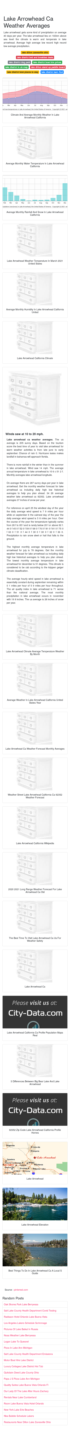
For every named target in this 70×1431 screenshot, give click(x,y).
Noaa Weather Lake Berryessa (20, 1335)
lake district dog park (19, 62)
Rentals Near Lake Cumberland (20, 1397)
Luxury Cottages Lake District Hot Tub (23, 1366)
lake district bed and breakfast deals (35, 57)
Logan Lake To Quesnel (16, 1341)
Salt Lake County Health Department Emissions (28, 1354)
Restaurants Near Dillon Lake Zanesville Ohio (27, 1422)
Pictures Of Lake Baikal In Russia (21, 1329)
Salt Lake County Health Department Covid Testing (30, 1310)
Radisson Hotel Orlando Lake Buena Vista (25, 1316)
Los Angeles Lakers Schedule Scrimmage (25, 1323)
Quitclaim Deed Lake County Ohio (21, 1372)
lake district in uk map (16, 67)
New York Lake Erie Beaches (19, 1409)
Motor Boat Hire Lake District (19, 1360)
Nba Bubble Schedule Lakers (19, 1415)
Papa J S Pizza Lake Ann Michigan (22, 1378)
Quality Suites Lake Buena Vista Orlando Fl (26, 1384)
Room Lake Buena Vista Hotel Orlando (24, 1403)
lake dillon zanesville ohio (35, 52)
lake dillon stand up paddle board (48, 67)
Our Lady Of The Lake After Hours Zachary (26, 1391)
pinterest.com (21, 1289)
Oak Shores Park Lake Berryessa (21, 1304)
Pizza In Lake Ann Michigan (18, 1347)
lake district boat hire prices (47, 62)
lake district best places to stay (22, 72)
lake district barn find (52, 72)
